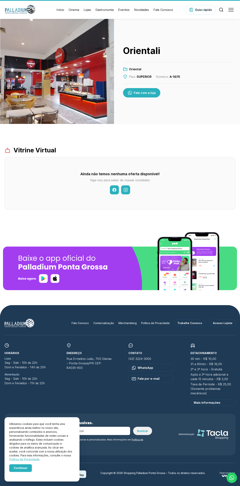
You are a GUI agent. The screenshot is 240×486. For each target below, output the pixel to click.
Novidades (141, 9)
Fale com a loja (145, 93)
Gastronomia (104, 9)
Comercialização (103, 323)
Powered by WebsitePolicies (25, 474)
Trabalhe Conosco (189, 323)
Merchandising (127, 323)
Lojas (87, 9)
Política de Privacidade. (24, 459)
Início (60, 9)
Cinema (74, 9)
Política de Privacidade (155, 323)
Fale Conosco (163, 9)
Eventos (124, 9)
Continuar (20, 468)
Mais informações (207, 402)
